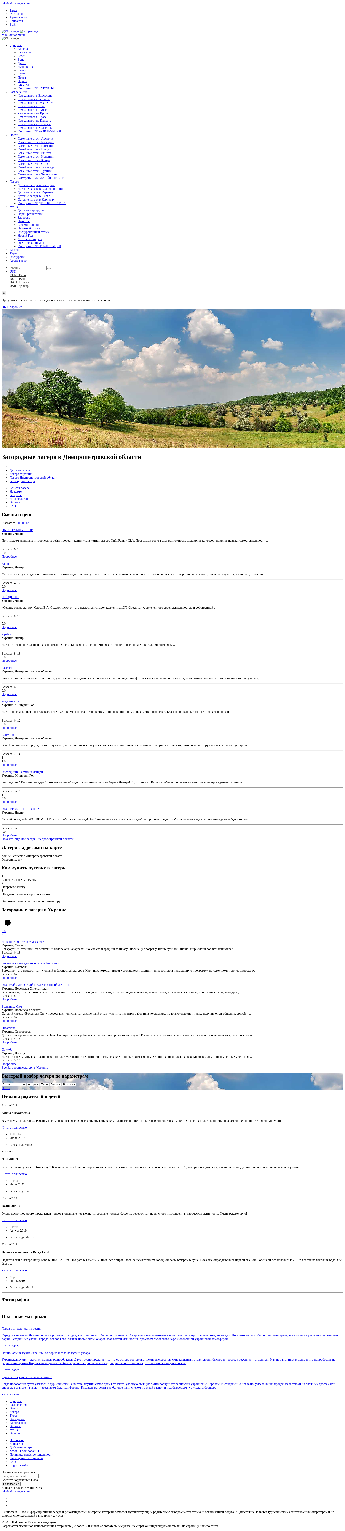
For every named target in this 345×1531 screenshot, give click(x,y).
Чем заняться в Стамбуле (34, 124)
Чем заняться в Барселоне (35, 95)
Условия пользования (24, 1451)
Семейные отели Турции (35, 171)
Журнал (15, 206)
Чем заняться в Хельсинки (36, 127)
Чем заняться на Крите (33, 113)
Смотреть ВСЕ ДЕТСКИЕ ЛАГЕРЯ (42, 203)
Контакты (16, 21)
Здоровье (24, 217)
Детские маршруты (31, 210)
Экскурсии (17, 13)
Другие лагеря (19, 498)
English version (19, 1465)
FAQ (13, 506)
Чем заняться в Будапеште (35, 102)
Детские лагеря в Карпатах (36, 199)
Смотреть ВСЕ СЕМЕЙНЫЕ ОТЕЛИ (43, 178)
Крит (21, 74)
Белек (21, 56)
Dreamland (9, 1028)
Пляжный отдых (29, 228)
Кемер (22, 70)
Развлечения (18, 92)
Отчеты (15, 1433)
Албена (23, 48)
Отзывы (15, 502)
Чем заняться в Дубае (32, 109)
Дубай (22, 63)
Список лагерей (20, 488)
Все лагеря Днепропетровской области (47, 839)
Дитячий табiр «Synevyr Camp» (23, 941)
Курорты (16, 45)
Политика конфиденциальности (31, 1454)
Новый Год (25, 235)
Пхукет (22, 81)
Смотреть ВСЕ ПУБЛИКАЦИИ (39, 246)
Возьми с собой (28, 224)
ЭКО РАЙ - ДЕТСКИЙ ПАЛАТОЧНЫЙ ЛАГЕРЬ (36, 985)
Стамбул (23, 84)
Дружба (7, 1049)
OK (4, 307)
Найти (6, 1088)
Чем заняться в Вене (31, 106)
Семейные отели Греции (34, 149)
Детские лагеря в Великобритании (41, 188)
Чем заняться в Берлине (34, 99)
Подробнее (14, 307)
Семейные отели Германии (36, 145)
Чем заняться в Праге (32, 117)
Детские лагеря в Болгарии (36, 185)
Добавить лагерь (21, 1447)
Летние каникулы (30, 239)
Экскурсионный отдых (33, 232)
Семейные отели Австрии (35, 138)
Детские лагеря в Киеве (34, 196)
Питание (24, 221)
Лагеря (14, 181)
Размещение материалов (26, 1458)
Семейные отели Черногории (38, 174)
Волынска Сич (12, 1006)
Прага (22, 77)
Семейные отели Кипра (34, 160)
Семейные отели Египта (34, 153)
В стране (16, 495)
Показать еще (11, 839)
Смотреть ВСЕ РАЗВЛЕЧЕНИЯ (39, 131)
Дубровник (25, 66)
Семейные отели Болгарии (36, 142)
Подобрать (24, 522)
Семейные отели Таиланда (36, 167)
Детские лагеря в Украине (35, 192)
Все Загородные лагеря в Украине (25, 1067)
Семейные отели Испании (36, 156)
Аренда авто (18, 17)
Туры (13, 10)
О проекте (17, 1440)
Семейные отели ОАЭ (33, 163)
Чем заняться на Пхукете (34, 120)
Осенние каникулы (31, 242)
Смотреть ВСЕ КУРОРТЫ (36, 88)
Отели (14, 135)
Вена (21, 59)
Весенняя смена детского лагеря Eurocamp (30, 963)
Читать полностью (14, 1127)
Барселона (25, 52)
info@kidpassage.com (16, 3)
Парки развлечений (31, 214)
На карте (16, 491)
